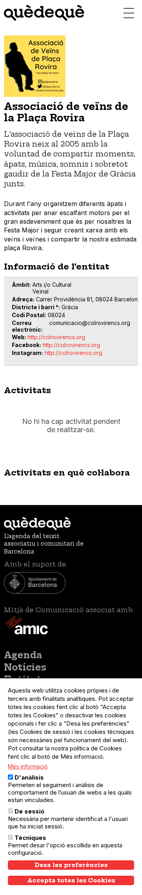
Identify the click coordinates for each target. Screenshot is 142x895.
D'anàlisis (29, 777)
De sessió (30, 811)
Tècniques (30, 837)
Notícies (25, 667)
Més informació (28, 766)
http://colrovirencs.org (56, 337)
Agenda (23, 655)
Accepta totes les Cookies (71, 880)
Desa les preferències (71, 865)
